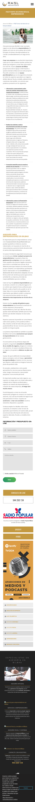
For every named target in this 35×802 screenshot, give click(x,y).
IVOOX (18, 536)
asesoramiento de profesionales (17, 242)
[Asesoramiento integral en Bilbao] (17, 680)
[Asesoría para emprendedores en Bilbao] (17, 704)
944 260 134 (18, 500)
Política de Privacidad (19, 473)
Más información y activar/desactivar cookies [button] (10, 798)
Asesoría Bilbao (7, 24)
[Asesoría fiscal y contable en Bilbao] (15, 726)
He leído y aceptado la (14, 473)
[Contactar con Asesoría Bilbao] (14, 749)
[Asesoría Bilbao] (10, 6)
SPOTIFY (18, 529)
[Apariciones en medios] (18, 599)
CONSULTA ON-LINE (18, 492)
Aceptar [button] (26, 788)
